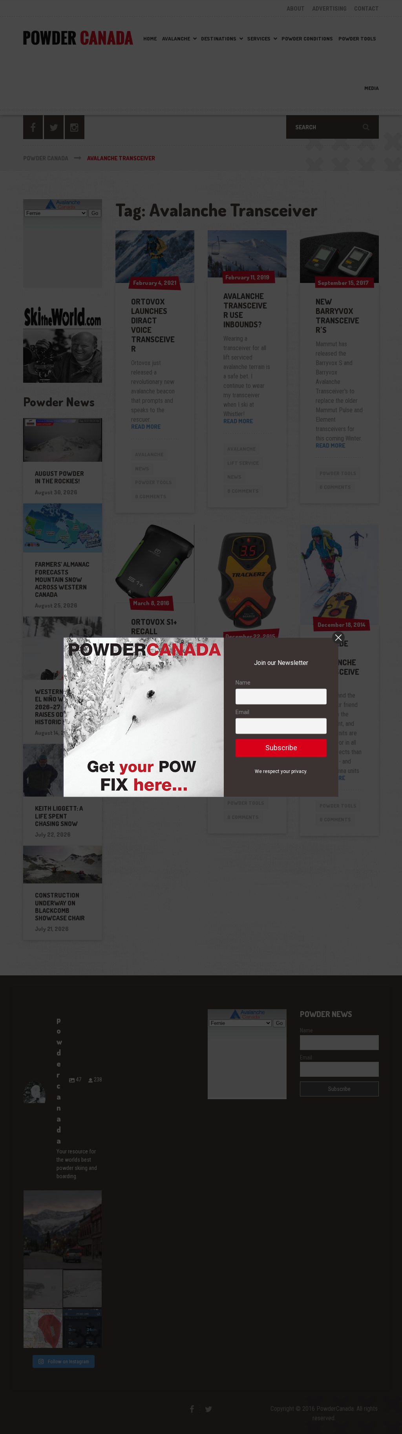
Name (243, 682)
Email (242, 712)
